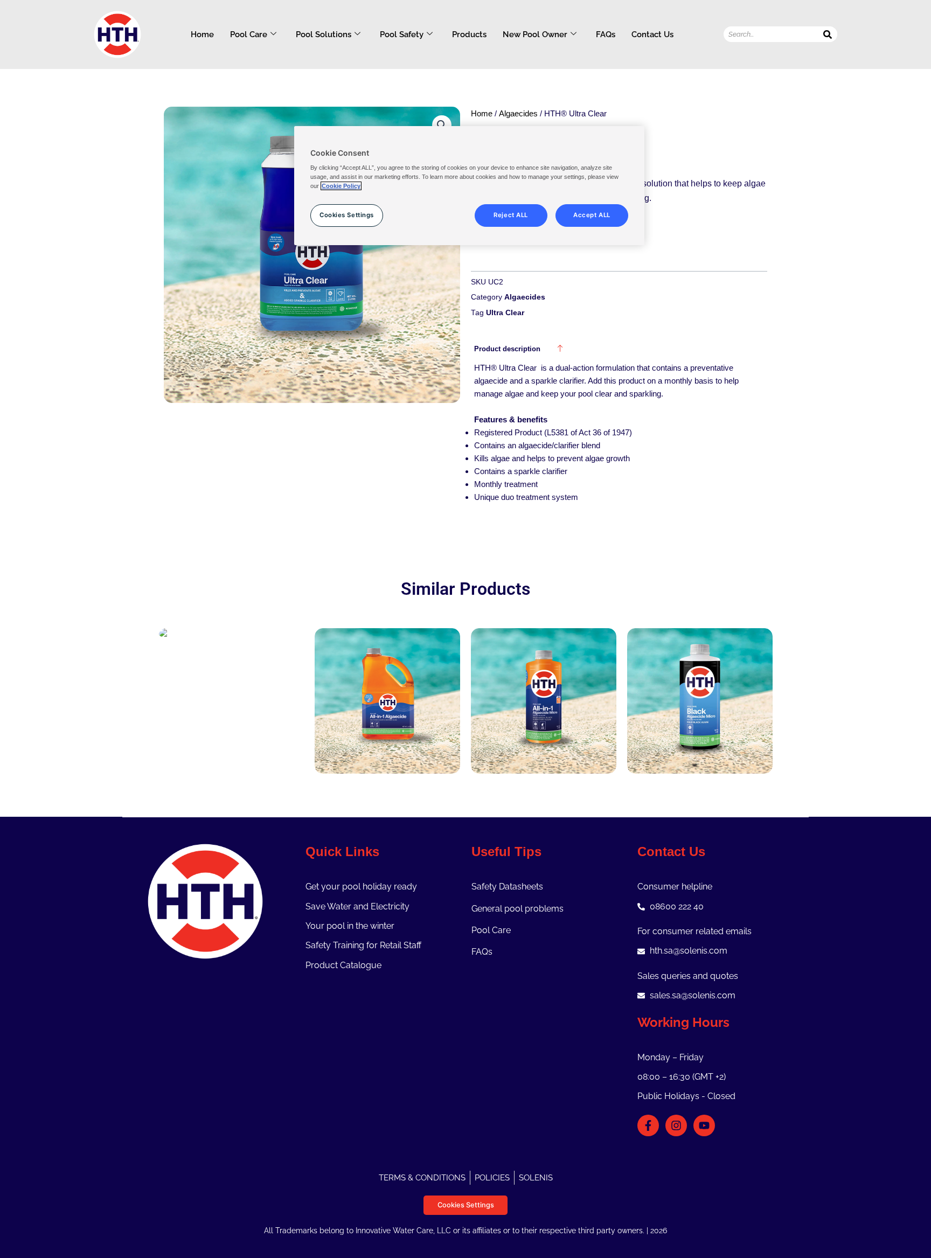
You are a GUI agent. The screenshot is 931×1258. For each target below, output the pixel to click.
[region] (469, 186)
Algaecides (518, 113)
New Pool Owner (535, 34)
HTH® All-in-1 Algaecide (387, 685)
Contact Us (652, 34)
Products (469, 34)
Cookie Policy (341, 186)
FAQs (605, 34)
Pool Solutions (323, 34)
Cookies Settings (465, 1205)
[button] (441, 125)
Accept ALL (591, 215)
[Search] (827, 34)
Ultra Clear (505, 313)
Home (202, 34)
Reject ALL (511, 215)
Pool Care (248, 34)
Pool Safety (401, 34)
